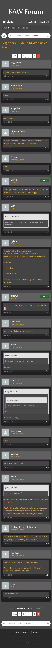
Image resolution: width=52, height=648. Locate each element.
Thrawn (14, 296)
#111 (47, 371)
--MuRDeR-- (16, 85)
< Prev (14, 55)
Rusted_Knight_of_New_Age (24, 527)
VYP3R (14, 180)
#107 (47, 232)
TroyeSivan (16, 108)
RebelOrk (15, 553)
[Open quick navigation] (47, 35)
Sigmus (14, 157)
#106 (47, 196)
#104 (47, 148)
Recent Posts (23, 27)
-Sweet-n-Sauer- (18, 131)
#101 (47, 76)
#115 (47, 518)
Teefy (13, 344)
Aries (13, 584)
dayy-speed (16, 62)
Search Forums (10, 27)
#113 (47, 444)
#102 (47, 99)
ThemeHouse (32, 643)
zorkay (14, 477)
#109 (47, 312)
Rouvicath (15, 322)
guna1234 (15, 454)
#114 (47, 467)
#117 (47, 575)
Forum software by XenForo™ (26, 641)
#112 (47, 421)
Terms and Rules (27, 632)
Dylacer (14, 241)
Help (17, 632)
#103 (47, 122)
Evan (13, 206)
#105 (47, 171)
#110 (47, 335)
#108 (47, 286)
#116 (47, 543)
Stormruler (16, 431)
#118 (47, 598)
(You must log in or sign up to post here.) (26, 608)
